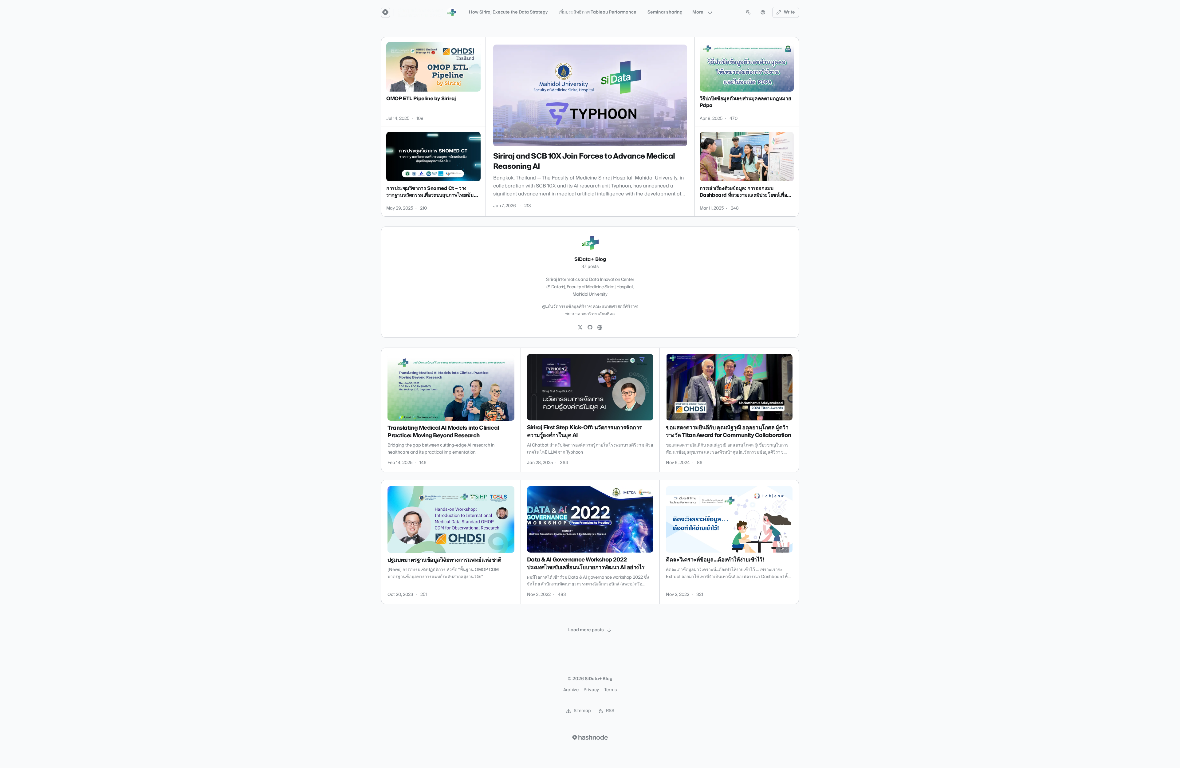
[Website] (600, 327)
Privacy (591, 690)
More (697, 12)
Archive (571, 690)
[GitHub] (590, 327)
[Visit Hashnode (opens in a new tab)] (590, 737)
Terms (610, 690)
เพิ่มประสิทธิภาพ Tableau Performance (597, 12)
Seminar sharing (664, 12)
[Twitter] (580, 327)
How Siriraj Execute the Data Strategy (508, 12)
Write (789, 12)
